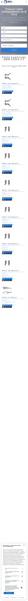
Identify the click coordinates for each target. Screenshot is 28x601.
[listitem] (14, 569)
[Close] (24, 545)
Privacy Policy (21, 597)
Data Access (14, 597)
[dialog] (14, 571)
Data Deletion (6, 597)
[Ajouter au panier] (7, 93)
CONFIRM (8, 593)
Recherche (14, 50)
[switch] (22, 572)
